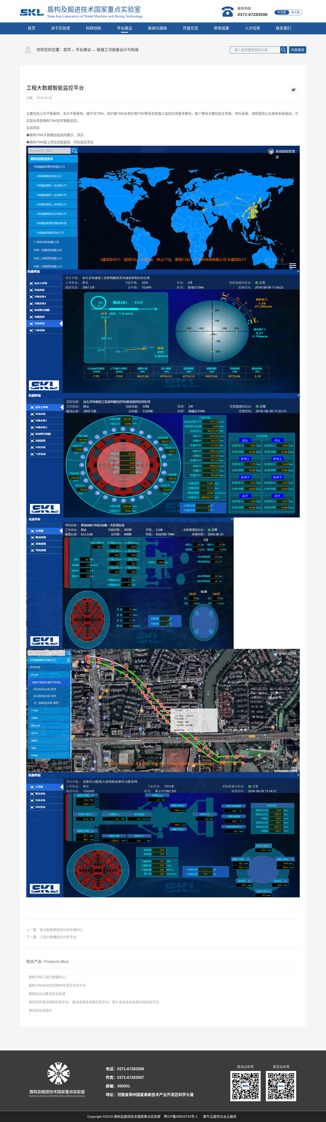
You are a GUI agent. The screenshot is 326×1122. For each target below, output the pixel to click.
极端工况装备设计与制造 (118, 50)
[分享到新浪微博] (293, 90)
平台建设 (83, 50)
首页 (31, 28)
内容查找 (297, 50)
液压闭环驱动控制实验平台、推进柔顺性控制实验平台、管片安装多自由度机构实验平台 (94, 1002)
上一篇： (54, 930)
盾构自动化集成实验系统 (47, 994)
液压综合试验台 (40, 1010)
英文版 (295, 12)
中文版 (281, 12)
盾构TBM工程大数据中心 (47, 977)
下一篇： (51, 937)
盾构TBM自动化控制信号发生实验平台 (57, 985)
